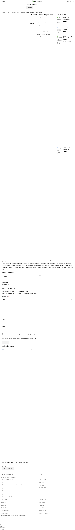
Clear (38, 25)
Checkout (3, 505)
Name (4, 319)
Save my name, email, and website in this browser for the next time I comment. (22, 334)
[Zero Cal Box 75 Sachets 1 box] (59, 21)
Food (8, 12)
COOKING (41, 485)
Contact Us (4, 508)
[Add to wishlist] (12, 460)
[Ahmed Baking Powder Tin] (59, 201)
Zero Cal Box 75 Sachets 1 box (67, 18)
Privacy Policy (4, 510)
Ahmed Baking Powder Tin (66, 148)
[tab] (27, 260)
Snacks (13, 12)
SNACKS (41, 482)
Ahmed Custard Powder (67, 28)
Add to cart (45, 31)
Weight (32, 23)
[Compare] (4, 460)
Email (4, 326)
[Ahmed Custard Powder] (59, 30)
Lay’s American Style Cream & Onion (15, 463)
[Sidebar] (2, 519)
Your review (5, 302)
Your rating (5, 296)
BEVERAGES (42, 487)
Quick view (8, 460)
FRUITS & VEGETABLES (45, 477)
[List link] (19, 486)
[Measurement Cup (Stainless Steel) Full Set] (59, 90)
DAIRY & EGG (42, 479)
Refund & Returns (5, 513)
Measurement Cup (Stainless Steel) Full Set (67, 38)
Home (4, 12)
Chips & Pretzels (20, 12)
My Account (4, 502)
